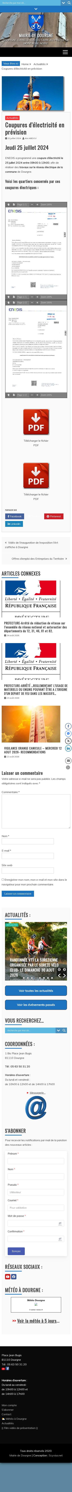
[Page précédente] (8, 205)
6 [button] (44, 978)
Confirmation (16, 1231)
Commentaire (11, 792)
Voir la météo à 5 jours (37, 1320)
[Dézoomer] (31, 205)
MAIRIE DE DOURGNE (36, 35)
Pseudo (13, 1184)
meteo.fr (39, 1310)
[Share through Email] (68, 761)
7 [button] (48, 978)
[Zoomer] (37, 205)
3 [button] (32, 978)
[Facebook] (13, 1276)
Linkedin (15, 523)
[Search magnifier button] (69, 3)
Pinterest (55, 516)
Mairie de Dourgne (20, 1455)
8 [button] (52, 978)
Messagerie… (38, 1092)
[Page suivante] (13, 205)
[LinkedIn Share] (68, 748)
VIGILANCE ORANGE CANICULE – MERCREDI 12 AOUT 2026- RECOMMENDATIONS (33, 750)
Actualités (12, 117)
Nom (5, 836)
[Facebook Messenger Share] (68, 733)
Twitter (35, 516)
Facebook (15, 516)
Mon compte (9, 1405)
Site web (7, 865)
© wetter (32, 1310)
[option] (36, 951)
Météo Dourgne (36, 1300)
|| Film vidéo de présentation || (20, 1428)
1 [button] (24, 978)
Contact (6, 1414)
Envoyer (16, 1251)
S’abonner (8, 1409)
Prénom (13, 1153)
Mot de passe (17, 1215)
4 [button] (36, 978)
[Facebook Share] (68, 726)
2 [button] (28, 978)
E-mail (6, 850)
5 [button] (40, 978)
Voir (36, 990)
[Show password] (60, 1223)
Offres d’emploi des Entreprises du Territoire (38, 558)
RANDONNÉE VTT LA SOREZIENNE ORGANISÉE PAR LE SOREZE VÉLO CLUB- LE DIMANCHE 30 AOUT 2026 (34, 967)
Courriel (13, 1200)
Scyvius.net (56, 1455)
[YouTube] (7, 1276)
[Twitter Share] (68, 741)
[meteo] (36, 1304)
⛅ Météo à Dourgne (14, 1418)
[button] (59, 972)
